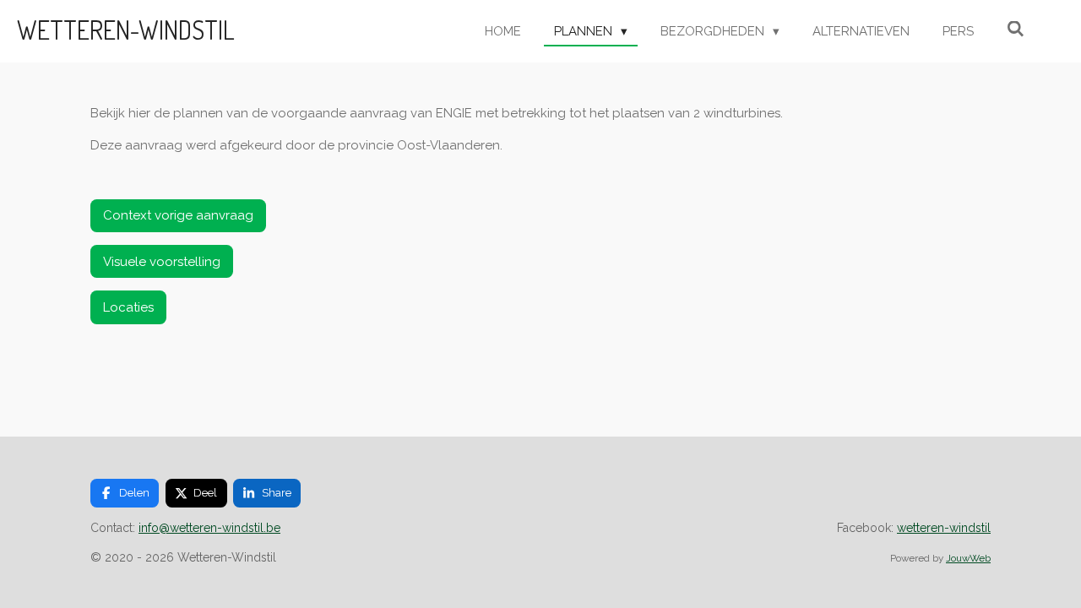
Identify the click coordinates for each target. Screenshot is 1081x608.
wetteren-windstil (944, 528)
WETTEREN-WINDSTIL (126, 30)
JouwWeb (968, 558)
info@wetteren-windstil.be (209, 528)
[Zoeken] (1016, 29)
